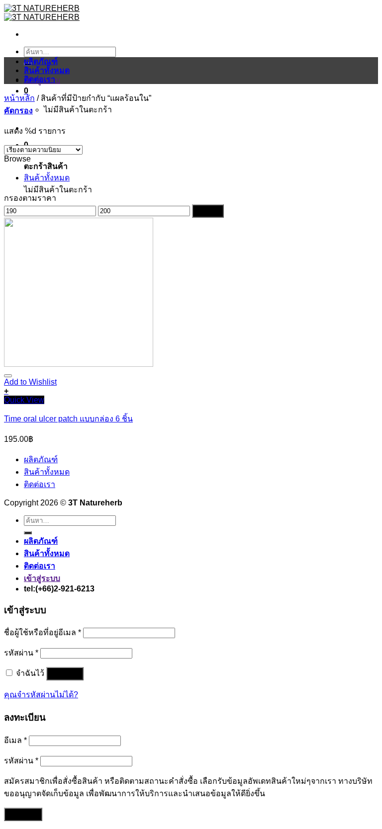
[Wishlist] (8, 375)
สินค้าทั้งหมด (47, 70)
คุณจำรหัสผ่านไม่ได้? (41, 694)
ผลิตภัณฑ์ (41, 61)
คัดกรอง (208, 211)
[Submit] (28, 532)
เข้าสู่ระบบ (65, 673)
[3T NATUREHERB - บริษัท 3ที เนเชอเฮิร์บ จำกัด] (42, 12)
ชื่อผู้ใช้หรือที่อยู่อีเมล (42, 632)
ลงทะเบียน (23, 814)
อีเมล (15, 740)
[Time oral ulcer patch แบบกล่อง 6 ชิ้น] (78, 364)
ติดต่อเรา (39, 79)
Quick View (24, 400)
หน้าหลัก (19, 98)
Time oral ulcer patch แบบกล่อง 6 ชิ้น (68, 418)
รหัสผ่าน (21, 653)
